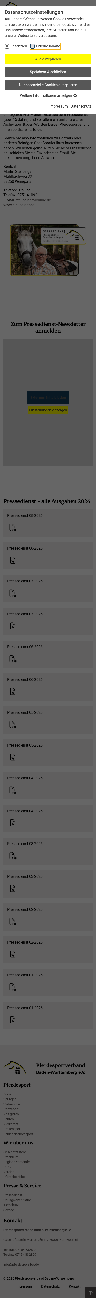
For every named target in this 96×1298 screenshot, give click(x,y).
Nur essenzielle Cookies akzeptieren (48, 85)
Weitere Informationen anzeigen (46, 95)
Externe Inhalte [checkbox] (48, 46)
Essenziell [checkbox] (18, 46)
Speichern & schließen (48, 72)
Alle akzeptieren (48, 59)
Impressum (58, 106)
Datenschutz (81, 106)
